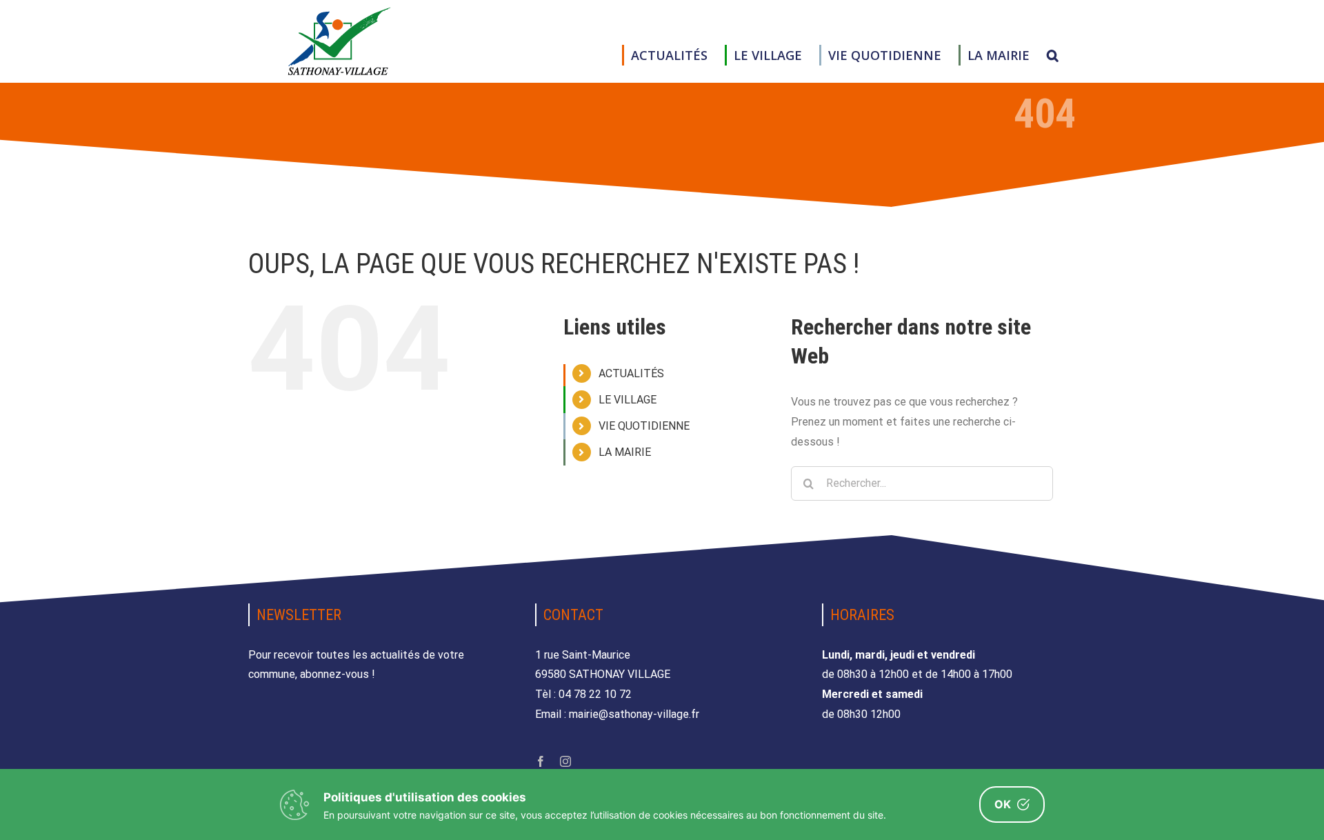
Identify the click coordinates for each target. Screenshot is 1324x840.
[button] (1053, 55)
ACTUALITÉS (631, 373)
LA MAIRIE (625, 452)
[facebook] (540, 761)
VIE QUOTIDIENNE (644, 425)
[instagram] (565, 761)
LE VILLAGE (627, 399)
